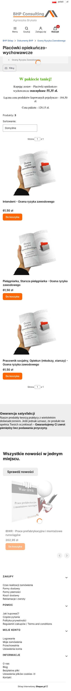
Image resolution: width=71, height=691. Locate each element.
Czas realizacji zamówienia (18, 585)
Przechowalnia (11, 645)
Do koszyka (12, 216)
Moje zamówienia (12, 641)
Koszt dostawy (11, 595)
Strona (31, 139)
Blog (5, 666)
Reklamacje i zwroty (14, 598)
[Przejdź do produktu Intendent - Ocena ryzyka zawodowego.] (35, 172)
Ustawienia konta (12, 648)
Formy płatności (12, 591)
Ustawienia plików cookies (18, 673)
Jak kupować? (11, 613)
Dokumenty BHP (25, 40)
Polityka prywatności (14, 620)
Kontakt (7, 677)
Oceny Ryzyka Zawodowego (51, 40)
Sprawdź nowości (20, 472)
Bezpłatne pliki (11, 670)
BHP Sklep (8, 40)
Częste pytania (11, 616)
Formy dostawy (11, 588)
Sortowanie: (9, 121)
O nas (6, 663)
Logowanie (9, 638)
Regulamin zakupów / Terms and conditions (27, 623)
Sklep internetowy (31, 686)
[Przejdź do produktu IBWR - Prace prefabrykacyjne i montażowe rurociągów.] (37, 502)
